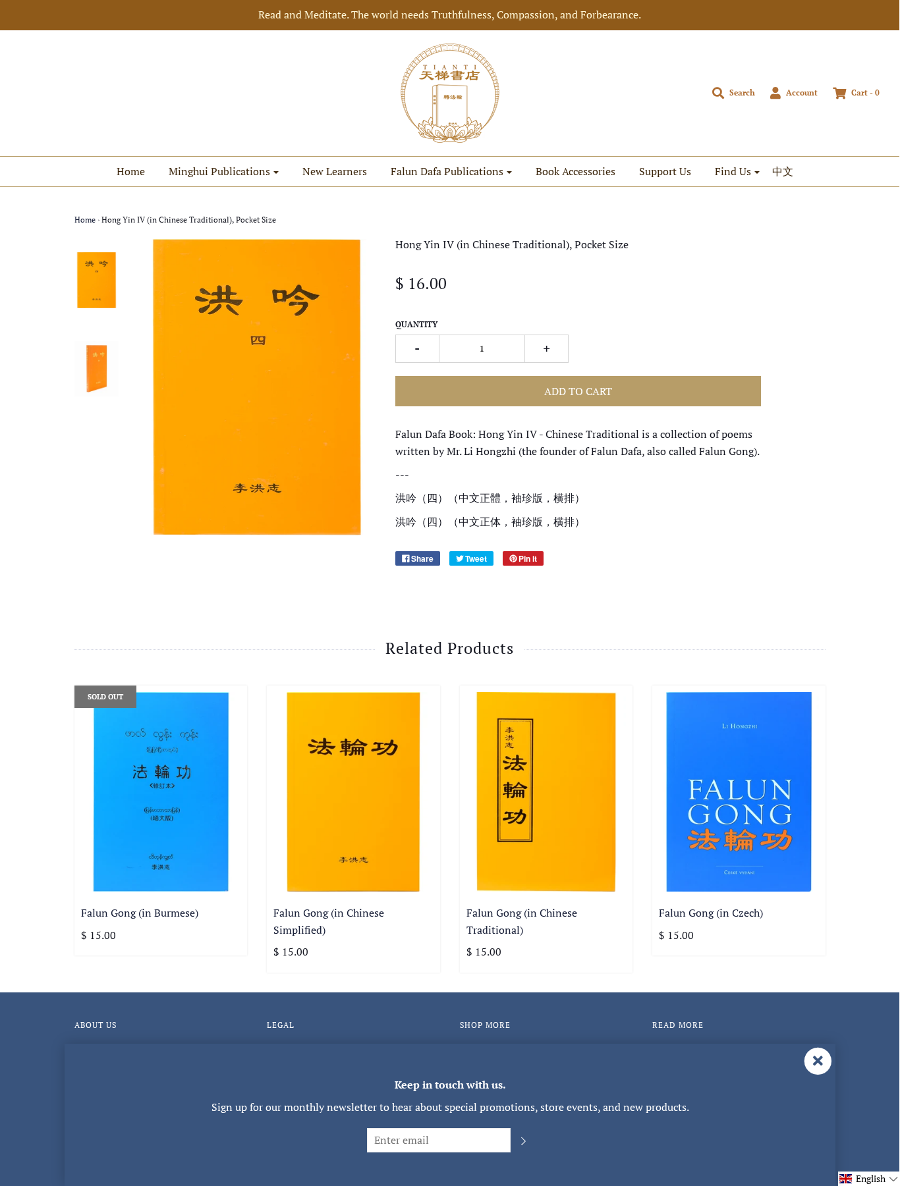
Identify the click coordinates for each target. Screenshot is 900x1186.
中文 (782, 171)
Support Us (665, 171)
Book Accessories (575, 171)
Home (131, 171)
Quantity (416, 324)
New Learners (334, 171)
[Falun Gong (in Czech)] (739, 792)
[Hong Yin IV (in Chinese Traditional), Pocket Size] (96, 280)
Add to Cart (578, 391)
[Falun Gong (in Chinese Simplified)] (353, 792)
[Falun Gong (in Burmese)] (161, 792)
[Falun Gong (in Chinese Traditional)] (546, 792)
